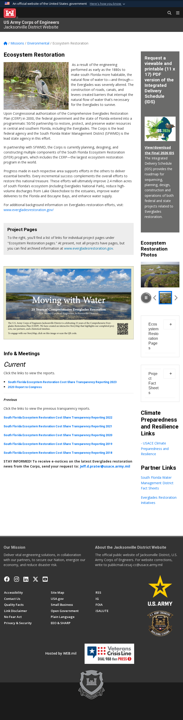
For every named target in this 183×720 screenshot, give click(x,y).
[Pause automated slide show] (146, 297)
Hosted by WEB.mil (60, 653)
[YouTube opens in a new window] (45, 579)
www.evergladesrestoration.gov (88, 248)
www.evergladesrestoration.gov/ (29, 209)
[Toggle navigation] (175, 13)
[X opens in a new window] (35, 579)
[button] (108, 3)
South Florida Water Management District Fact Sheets (157, 482)
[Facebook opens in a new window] (7, 579)
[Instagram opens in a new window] (16, 579)
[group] (160, 274)
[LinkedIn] (25, 579)
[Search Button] (167, 13)
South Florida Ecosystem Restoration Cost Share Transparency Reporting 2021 (58, 426)
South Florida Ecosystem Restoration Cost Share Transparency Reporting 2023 (62, 382)
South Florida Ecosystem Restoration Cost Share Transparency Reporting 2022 (58, 417)
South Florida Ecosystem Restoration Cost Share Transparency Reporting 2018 (58, 452)
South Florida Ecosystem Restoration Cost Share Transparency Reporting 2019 (58, 444)
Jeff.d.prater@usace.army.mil (105, 466)
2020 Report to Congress (25, 387)
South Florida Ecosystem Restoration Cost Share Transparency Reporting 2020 (58, 435)
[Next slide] (176, 297)
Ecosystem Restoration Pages (153, 336)
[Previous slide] (155, 297)
